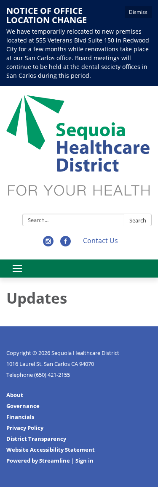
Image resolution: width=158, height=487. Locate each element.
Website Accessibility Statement (50, 449)
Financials (20, 417)
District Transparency (36, 438)
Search (137, 220)
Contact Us (100, 240)
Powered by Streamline (38, 460)
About (14, 395)
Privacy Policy (24, 427)
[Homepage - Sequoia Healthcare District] (79, 151)
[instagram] (48, 244)
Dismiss (138, 12)
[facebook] (65, 244)
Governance (23, 406)
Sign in (84, 460)
